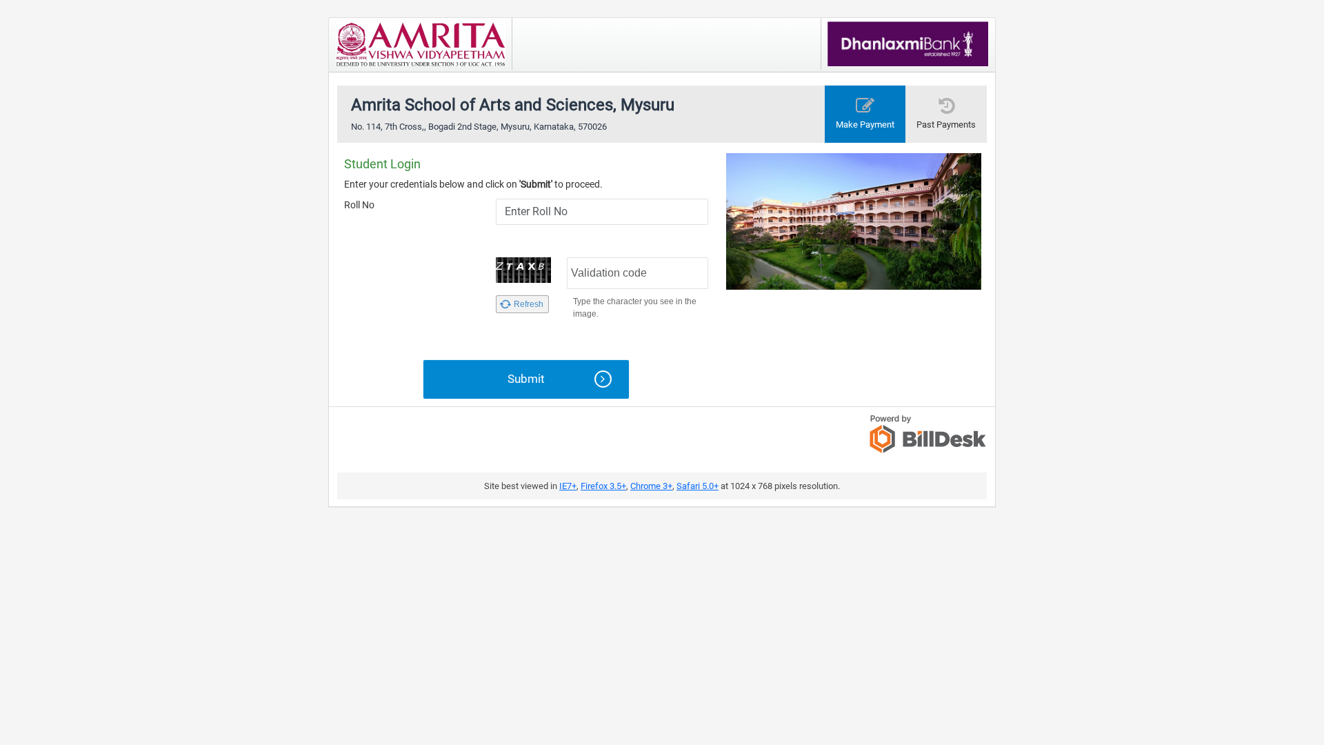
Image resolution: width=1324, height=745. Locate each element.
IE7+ (567, 486)
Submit (526, 379)
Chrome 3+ (651, 486)
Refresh (528, 304)
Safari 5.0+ (697, 486)
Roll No (359, 204)
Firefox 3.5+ (603, 486)
